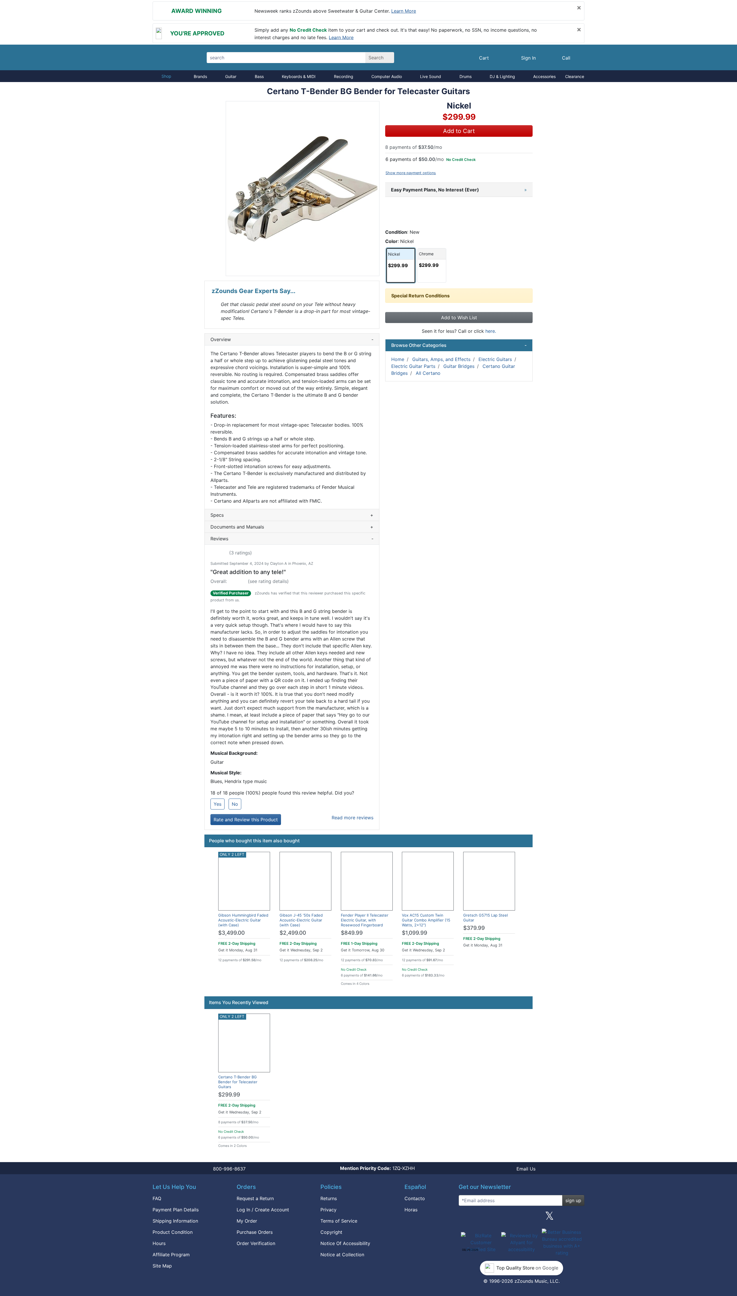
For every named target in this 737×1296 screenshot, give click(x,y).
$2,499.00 (293, 933)
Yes (217, 804)
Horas (410, 1210)
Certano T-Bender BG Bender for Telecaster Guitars (237, 1082)
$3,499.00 (231, 933)
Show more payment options (410, 173)
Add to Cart (459, 131)
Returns (328, 1198)
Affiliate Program (171, 1254)
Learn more (403, 11)
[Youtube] (577, 1218)
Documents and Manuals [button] (291, 527)
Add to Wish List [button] (459, 317)
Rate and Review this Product (246, 819)
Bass (259, 76)
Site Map (162, 1266)
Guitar (230, 76)
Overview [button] (291, 339)
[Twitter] (549, 1218)
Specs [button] (291, 515)
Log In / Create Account (263, 1210)
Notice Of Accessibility (345, 1243)
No (235, 804)
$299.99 (229, 1095)
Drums (465, 76)
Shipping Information (175, 1221)
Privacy (328, 1210)
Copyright (331, 1232)
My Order (247, 1221)
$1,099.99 (414, 933)
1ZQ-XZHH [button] (377, 1168)
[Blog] (465, 1218)
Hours (159, 1243)
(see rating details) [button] (268, 581)
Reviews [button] (291, 538)
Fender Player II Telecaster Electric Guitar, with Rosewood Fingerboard (364, 920)
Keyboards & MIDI (299, 76)
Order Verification (256, 1243)
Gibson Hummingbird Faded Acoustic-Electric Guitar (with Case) (243, 920)
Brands (200, 76)
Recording (343, 76)
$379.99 (474, 928)
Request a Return (255, 1198)
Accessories (544, 76)
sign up (573, 1200)
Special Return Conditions (420, 296)
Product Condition (173, 1232)
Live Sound (430, 76)
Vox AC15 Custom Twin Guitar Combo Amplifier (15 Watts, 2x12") (426, 920)
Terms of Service (338, 1221)
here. (490, 331)
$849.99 (352, 933)
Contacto (414, 1198)
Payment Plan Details (176, 1210)
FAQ (157, 1198)
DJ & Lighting (502, 76)
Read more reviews (352, 817)
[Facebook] (493, 1218)
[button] (302, 188)
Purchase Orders (255, 1232)
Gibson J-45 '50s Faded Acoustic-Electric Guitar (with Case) (301, 920)
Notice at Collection (342, 1254)
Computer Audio (386, 76)
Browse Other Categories (459, 345)
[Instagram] (521, 1218)
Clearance (574, 76)
